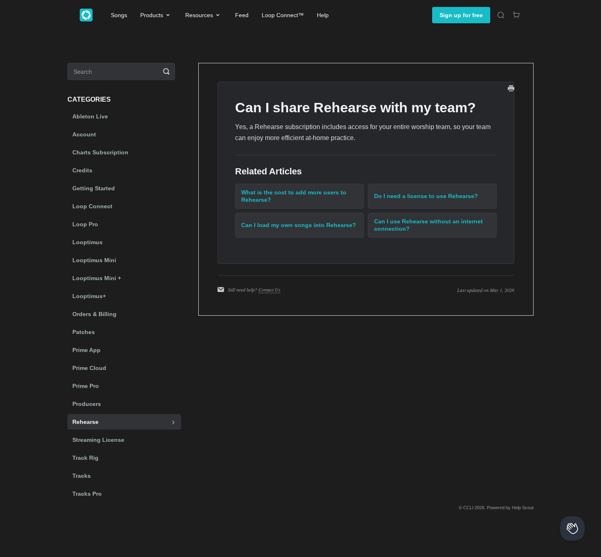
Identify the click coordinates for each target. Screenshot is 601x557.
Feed (242, 15)
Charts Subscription (100, 152)
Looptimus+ (89, 296)
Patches (83, 332)
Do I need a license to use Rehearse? (426, 196)
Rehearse (85, 422)
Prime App (86, 350)
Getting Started (93, 188)
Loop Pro (85, 224)
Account (84, 134)
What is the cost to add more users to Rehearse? (293, 196)
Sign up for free (461, 15)
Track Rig (85, 458)
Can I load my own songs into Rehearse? (298, 225)
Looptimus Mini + (96, 278)
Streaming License (98, 440)
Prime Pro (85, 386)
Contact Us (269, 289)
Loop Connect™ (283, 15)
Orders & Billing (94, 314)
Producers (86, 404)
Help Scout (523, 507)
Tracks (81, 475)
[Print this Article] (511, 89)
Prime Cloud (89, 368)
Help (323, 15)
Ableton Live (90, 116)
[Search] (501, 15)
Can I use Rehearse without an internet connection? (428, 225)
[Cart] (516, 15)
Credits (82, 170)
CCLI (468, 507)
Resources (199, 15)
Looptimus (87, 242)
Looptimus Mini (94, 260)
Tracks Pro (87, 493)
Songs (119, 15)
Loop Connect (92, 206)
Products (151, 15)
